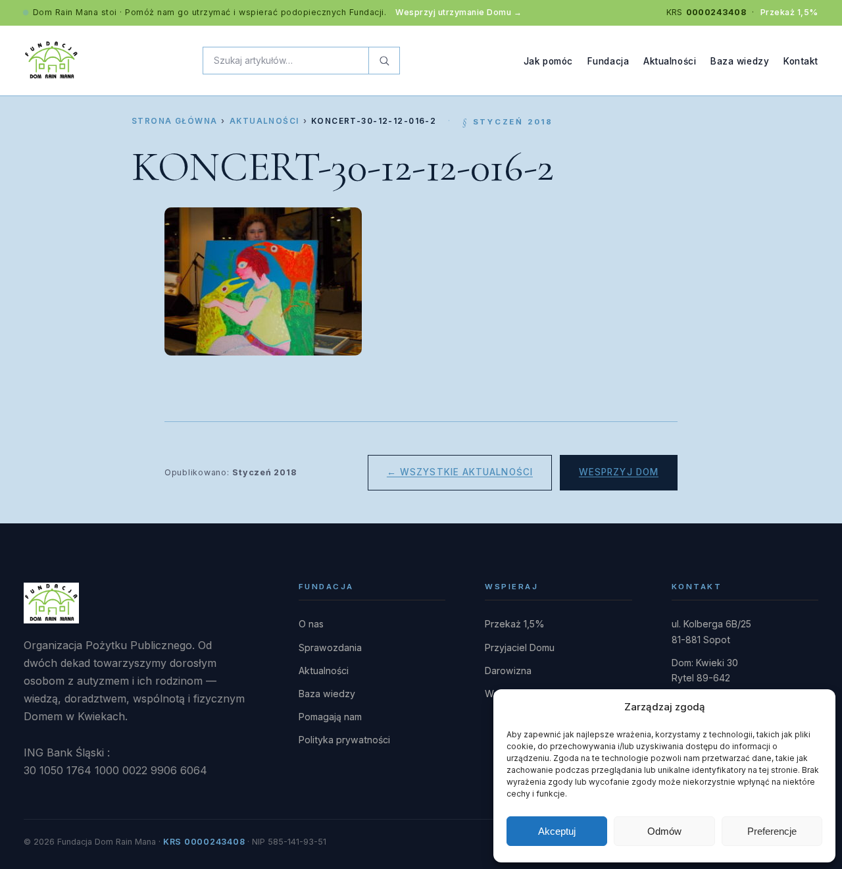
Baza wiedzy (739, 60)
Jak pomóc (548, 60)
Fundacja (608, 60)
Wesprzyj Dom (618, 472)
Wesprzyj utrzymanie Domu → (458, 12)
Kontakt (800, 60)
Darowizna (508, 670)
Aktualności (669, 60)
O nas (311, 623)
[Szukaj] (383, 60)
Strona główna (174, 121)
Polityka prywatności (344, 739)
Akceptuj (557, 831)
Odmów (664, 831)
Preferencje (772, 831)
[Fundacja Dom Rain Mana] (51, 60)
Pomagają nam (330, 716)
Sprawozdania (330, 647)
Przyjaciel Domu (520, 647)
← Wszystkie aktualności (460, 472)
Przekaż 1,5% (789, 12)
